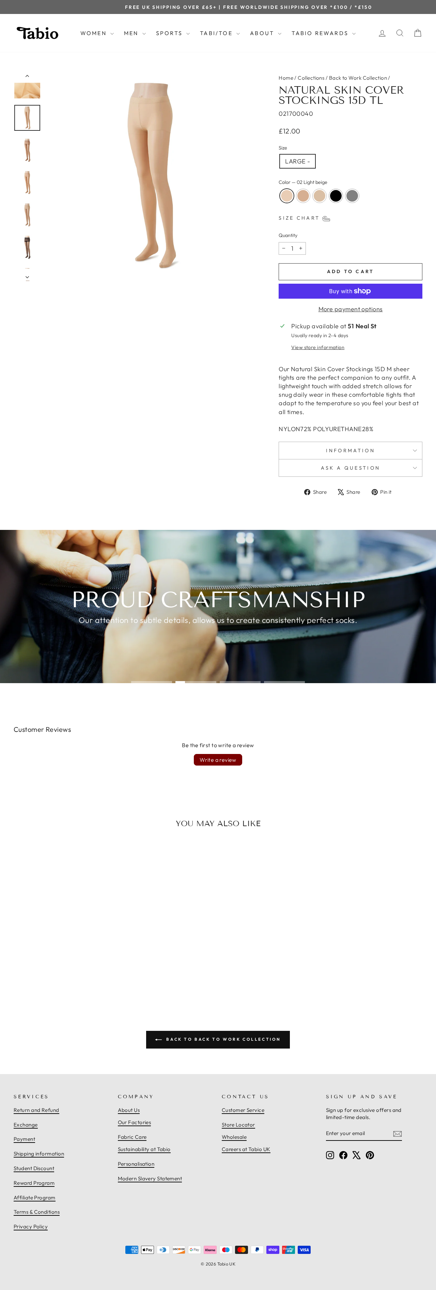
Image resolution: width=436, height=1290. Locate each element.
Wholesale (234, 1137)
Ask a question (350, 468)
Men (132, 33)
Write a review (218, 759)
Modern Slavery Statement (150, 1178)
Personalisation (136, 1164)
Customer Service (243, 1110)
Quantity (288, 235)
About (263, 33)
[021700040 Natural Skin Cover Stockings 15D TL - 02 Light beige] (47, 974)
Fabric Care (132, 1137)
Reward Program (34, 1183)
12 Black (336, 196)
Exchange (26, 1124)
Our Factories (134, 1122)
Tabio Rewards (321, 33)
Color (303, 182)
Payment (24, 1139)
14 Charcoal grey (352, 196)
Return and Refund (36, 1110)
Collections (311, 78)
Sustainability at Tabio (144, 1149)
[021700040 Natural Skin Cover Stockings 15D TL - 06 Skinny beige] (62, 974)
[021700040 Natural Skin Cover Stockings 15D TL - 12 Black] (69, 974)
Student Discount (34, 1168)
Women (94, 33)
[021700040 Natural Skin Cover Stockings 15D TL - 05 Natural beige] (54, 974)
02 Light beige (287, 196)
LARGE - (297, 161)
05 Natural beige (303, 196)
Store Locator (238, 1124)
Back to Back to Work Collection (223, 1039)
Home (286, 78)
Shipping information (39, 1153)
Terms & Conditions (37, 1212)
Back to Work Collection (358, 78)
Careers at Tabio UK (246, 1149)
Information (350, 450)
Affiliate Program (35, 1197)
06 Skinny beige (319, 196)
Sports (170, 33)
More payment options (350, 309)
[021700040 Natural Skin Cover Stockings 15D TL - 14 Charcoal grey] (77, 974)
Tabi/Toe (217, 33)
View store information (317, 347)
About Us (129, 1110)
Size (283, 148)
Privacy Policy (31, 1226)
